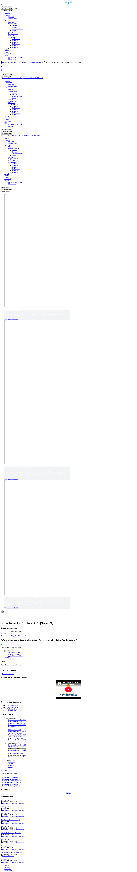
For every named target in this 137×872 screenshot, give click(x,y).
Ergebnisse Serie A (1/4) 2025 (17, 720)
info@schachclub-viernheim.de (34, 62)
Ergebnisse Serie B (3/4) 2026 (17, 757)
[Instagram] (1, 69)
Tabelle (10, 767)
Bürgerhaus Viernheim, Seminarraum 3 (22, 636)
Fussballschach (14, 705)
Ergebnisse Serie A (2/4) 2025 (17, 721)
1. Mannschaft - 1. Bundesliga (9, 777)
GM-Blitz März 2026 (14, 736)
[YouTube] (1, 65)
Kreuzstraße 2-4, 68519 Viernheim (12, 62)
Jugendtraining (5, 800)
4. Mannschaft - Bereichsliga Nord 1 (11, 782)
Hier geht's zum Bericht (11, 319)
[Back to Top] (1, 5)
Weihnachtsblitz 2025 (14, 726)
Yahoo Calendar (14, 654)
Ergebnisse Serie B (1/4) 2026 (17, 731)
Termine (10, 763)
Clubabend (12, 710)
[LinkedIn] (1, 70)
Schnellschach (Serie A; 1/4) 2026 (11, 833)
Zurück (6, 657)
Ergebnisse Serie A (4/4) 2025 (17, 725)
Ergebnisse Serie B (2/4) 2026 (17, 735)
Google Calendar (15, 652)
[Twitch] (1, 64)
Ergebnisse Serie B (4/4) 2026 (17, 740)
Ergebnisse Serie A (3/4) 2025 (17, 723)
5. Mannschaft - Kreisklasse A (9, 784)
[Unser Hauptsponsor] (7, 674)
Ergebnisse (11, 765)
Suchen (3, 187)
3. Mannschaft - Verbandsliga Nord (11, 781)
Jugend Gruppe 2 (14, 709)
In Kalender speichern (16, 656)
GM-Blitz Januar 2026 (14, 730)
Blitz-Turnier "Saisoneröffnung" (10, 820)
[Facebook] (1, 67)
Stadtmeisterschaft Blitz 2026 (16, 733)
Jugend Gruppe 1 (14, 707)
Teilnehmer (11, 762)
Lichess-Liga (6, 770)
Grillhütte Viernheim (8, 856)
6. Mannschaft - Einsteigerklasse (10, 786)
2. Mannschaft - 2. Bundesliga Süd (11, 779)
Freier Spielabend (6, 807)
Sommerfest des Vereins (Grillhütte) (11, 852)
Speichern (8, 650)
